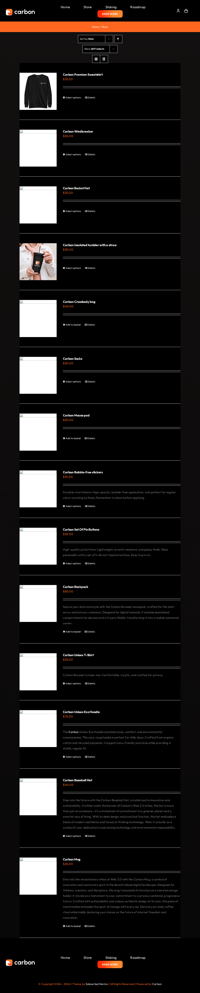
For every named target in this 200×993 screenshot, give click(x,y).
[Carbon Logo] (20, 10)
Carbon (74, 732)
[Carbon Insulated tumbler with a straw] (38, 261)
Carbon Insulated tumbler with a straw (90, 245)
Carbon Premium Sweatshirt (83, 74)
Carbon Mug (71, 859)
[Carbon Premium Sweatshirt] (38, 91)
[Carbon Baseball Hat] (38, 796)
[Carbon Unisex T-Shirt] (38, 671)
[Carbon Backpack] (38, 603)
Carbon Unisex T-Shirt (78, 655)
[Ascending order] (118, 39)
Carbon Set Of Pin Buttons (81, 529)
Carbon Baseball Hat (77, 780)
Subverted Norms (97, 984)
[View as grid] (96, 59)
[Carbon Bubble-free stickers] (38, 489)
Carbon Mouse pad (76, 415)
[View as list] (104, 59)
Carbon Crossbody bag (79, 302)
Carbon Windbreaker (78, 131)
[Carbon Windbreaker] (38, 148)
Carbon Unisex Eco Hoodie (81, 712)
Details (91, 97)
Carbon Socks (72, 359)
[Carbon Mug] (38, 876)
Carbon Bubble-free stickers (83, 472)
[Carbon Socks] (38, 375)
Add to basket (73, 324)
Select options (73, 97)
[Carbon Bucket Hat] (38, 204)
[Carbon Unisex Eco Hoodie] (38, 728)
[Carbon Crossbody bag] (38, 318)
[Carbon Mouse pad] (38, 432)
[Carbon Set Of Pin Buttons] (38, 546)
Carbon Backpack (75, 587)
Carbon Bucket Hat (76, 188)
